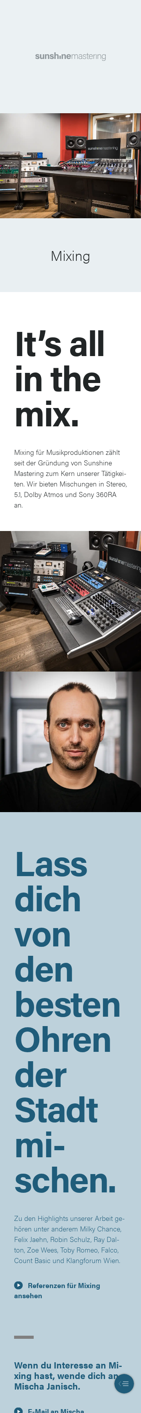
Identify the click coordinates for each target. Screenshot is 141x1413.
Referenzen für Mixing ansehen (57, 1290)
